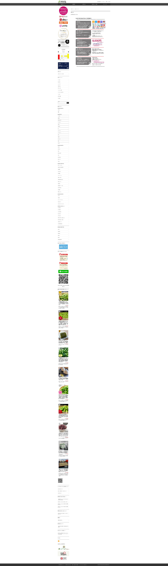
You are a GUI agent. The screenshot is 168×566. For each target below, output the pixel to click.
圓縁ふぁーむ (59, 191)
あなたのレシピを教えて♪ (61, 530)
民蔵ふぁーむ (59, 181)
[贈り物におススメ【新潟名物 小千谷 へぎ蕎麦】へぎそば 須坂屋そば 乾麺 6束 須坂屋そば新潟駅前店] (63, 445)
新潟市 (59, 229)
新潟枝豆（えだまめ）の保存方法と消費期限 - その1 (63, 507)
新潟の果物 (59, 157)
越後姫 (59, 517)
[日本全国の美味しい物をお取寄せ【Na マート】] (63, 555)
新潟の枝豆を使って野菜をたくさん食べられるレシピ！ (63, 513)
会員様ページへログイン (102, 1)
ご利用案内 (73, 4)
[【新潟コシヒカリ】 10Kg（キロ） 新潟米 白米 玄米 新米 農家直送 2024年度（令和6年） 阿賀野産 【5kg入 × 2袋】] (63, 372)
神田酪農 (59, 169)
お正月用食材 (59, 211)
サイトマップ (105, 4)
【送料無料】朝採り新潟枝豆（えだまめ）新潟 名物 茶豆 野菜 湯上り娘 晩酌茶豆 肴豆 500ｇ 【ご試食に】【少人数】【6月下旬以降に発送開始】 (63, 416)
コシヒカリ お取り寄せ (60, 92)
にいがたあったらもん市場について (63, 486)
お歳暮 (59, 197)
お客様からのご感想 (94, 4)
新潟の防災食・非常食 (60, 219)
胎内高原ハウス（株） (60, 185)
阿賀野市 (59, 231)
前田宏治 (59, 183)
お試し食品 (59, 215)
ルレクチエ (59, 130)
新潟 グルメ (59, 159)
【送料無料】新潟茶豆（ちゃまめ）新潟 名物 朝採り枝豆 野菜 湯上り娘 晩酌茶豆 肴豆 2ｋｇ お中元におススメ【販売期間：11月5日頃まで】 (63, 303)
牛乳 (58, 155)
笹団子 (59, 124)
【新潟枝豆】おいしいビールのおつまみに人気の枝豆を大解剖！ (63, 499)
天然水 (59, 161)
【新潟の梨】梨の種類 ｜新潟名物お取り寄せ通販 (63, 526)
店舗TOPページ (63, 4)
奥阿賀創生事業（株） (60, 179)
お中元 (59, 195)
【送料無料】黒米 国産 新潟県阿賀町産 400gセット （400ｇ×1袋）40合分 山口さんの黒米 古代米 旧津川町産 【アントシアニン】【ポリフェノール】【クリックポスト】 (63, 435)
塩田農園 (59, 189)
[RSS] (58, 541)
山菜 (58, 134)
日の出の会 (59, 171)
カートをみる (108, 1)
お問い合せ (84, 4)
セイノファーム (60, 175)
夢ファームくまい (60, 165)
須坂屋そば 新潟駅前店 (60, 167)
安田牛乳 (59, 126)
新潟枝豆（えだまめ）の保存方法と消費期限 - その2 (63, 504)
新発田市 (59, 233)
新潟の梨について (60, 523)
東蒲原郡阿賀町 (60, 239)
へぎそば (59, 94)
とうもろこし (59, 132)
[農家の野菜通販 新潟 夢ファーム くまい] (63, 549)
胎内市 (59, 237)
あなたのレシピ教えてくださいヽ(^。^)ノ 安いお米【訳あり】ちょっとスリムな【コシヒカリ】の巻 (63, 534)
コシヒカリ (59, 122)
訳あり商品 (59, 213)
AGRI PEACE (59, 187)
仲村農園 (59, 173)
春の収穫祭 (59, 207)
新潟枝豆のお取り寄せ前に (61, 496)
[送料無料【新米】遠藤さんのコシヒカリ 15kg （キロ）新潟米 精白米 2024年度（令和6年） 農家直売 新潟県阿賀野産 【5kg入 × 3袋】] (63, 335)
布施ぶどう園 (59, 177)
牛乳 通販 (59, 98)
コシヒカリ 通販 (60, 90)
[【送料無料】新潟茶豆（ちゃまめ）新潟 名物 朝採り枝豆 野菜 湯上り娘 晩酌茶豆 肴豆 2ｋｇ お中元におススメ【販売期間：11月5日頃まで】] (63, 296)
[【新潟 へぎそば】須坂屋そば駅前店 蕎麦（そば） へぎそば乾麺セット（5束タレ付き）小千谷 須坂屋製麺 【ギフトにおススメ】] (63, 463)
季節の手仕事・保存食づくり (61, 217)
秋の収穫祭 (59, 209)
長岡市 (59, 235)
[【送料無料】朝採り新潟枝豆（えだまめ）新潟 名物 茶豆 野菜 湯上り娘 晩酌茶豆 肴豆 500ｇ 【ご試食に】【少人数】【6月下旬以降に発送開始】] (63, 409)
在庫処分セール (60, 221)
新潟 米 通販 (59, 96)
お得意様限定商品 (60, 223)
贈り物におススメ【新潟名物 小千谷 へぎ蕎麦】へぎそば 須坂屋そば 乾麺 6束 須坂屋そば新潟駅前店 (63, 452)
